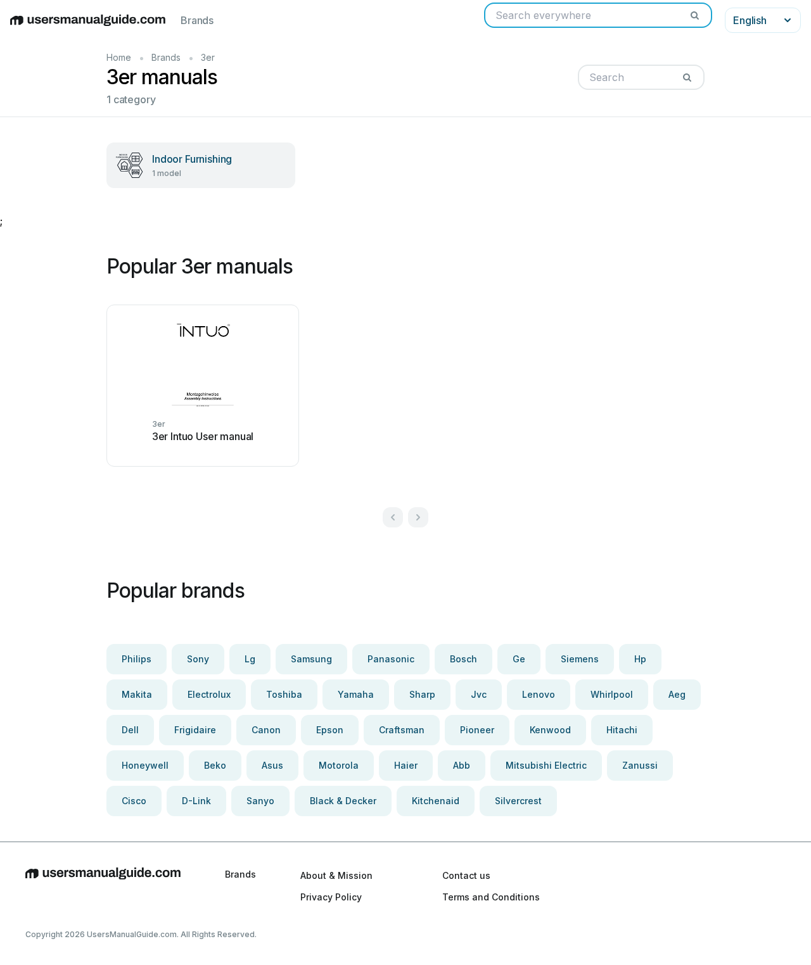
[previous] (393, 517)
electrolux (209, 694)
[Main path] (103, 885)
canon (266, 729)
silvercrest (518, 800)
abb (461, 765)
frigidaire (195, 729)
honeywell (145, 765)
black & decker (343, 800)
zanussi (640, 765)
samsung (311, 658)
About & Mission (336, 875)
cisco (134, 800)
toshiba (284, 694)
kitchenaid (435, 800)
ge (519, 658)
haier (406, 765)
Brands (197, 20)
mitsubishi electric (546, 765)
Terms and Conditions (491, 897)
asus (272, 765)
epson (329, 729)
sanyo (260, 800)
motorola (339, 765)
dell (130, 729)
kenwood (550, 729)
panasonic (390, 658)
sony (198, 658)
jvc (479, 694)
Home (118, 57)
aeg (677, 694)
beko (215, 765)
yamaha (356, 694)
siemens (580, 658)
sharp (422, 694)
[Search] (694, 15)
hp (640, 658)
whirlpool (612, 694)
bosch (463, 658)
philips (136, 658)
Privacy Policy (331, 897)
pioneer (477, 729)
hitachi (621, 729)
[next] (418, 517)
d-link (196, 800)
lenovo (538, 694)
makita (137, 694)
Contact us (466, 875)
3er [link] (208, 57)
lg (250, 658)
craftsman (402, 729)
